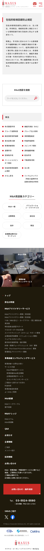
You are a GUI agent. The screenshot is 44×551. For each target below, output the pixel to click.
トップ (7, 295)
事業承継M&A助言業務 (15, 373)
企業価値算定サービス (15, 376)
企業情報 (8, 441)
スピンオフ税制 (30, 145)
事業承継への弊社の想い (14, 363)
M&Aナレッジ (11, 413)
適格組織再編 (29, 150)
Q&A (7, 428)
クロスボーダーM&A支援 (14, 330)
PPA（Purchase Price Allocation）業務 (20, 348)
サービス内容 (10, 367)
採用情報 (8, 456)
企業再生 (11, 216)
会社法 (32, 216)
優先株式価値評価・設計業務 (16, 342)
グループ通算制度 (11, 131)
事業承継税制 (10, 145)
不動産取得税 (29, 160)
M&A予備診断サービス (15, 370)
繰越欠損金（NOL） (32, 126)
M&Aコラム (9, 419)
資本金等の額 (10, 141)
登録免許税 (9, 155)
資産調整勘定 (29, 136)
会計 (11, 225)
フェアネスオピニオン (13, 339)
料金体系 (8, 385)
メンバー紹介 (10, 450)
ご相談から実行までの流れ (15, 382)
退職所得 (8, 150)
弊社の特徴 (9, 302)
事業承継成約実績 (11, 389)
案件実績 (8, 407)
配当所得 (27, 155)
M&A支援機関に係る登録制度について (16, 535)
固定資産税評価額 (11, 136)
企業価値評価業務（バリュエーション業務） (21, 336)
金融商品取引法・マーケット (12, 235)
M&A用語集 (9, 422)
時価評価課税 (29, 141)
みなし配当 (9, 175)
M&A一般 (11, 206)
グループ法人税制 (31, 131)
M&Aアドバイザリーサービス (17, 308)
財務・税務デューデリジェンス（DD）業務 (21, 345)
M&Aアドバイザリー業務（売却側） (18, 317)
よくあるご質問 (10, 392)
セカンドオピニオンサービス (17, 379)
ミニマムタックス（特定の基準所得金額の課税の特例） (32, 178)
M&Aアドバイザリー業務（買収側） (18, 314)
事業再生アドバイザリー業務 (16, 352)
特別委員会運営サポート (14, 326)
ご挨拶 (7, 447)
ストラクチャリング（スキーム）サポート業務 (22, 333)
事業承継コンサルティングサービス (20, 358)
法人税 (26, 168)
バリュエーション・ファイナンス (32, 206)
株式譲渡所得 (10, 126)
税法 (32, 225)
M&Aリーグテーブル (12, 404)
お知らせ (8, 435)
